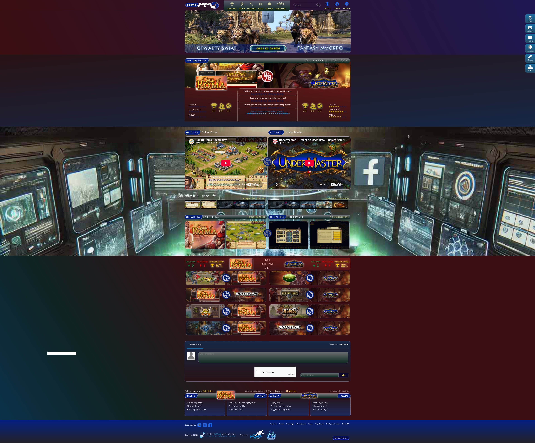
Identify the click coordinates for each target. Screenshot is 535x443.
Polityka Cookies (333, 424)
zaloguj (327, 8)
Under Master (294, 132)
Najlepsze (333, 344)
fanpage (346, 8)
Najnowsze (343, 344)
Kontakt (345, 424)
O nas (281, 424)
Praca (310, 424)
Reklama (273, 424)
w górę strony (342, 438)
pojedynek (280, 8)
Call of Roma (209, 132)
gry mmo (232, 8)
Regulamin (319, 424)
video (260, 8)
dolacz (337, 8)
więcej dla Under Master (338, 198)
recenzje (251, 8)
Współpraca (301, 424)
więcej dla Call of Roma (255, 198)
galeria (269, 8)
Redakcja (290, 424)
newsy (242, 8)
